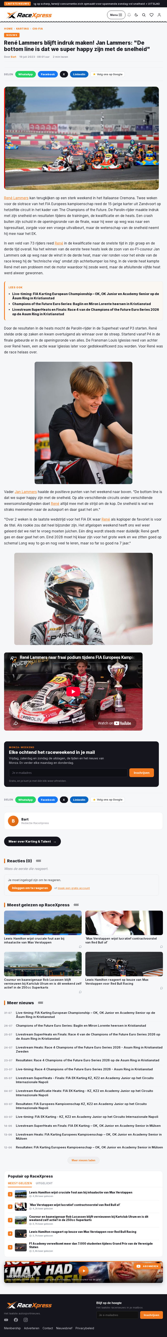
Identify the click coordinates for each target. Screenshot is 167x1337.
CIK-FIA (37, 28)
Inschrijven (141, 772)
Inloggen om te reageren (30, 888)
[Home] (28, 15)
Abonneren (150, 1266)
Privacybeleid (85, 1328)
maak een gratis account (74, 888)
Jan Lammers (26, 492)
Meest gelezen (20, 1183)
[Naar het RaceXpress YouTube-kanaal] (83, 1272)
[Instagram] (26, 1320)
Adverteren (31, 1328)
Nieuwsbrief (64, 1328)
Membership (12, 1328)
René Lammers (16, 198)
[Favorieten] (151, 15)
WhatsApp (25, 74)
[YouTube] (6, 1320)
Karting (22, 28)
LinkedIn (79, 74)
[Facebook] (16, 1320)
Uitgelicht (44, 1183)
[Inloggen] (159, 15)
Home (8, 28)
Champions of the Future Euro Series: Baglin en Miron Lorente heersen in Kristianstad (81, 304)
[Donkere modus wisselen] (136, 15)
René (59, 243)
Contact (48, 1328)
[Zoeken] (143, 15)
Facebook (48, 74)
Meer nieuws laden (83, 1160)
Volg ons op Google (109, 74)
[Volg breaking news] (129, 15)
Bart (13, 56)
